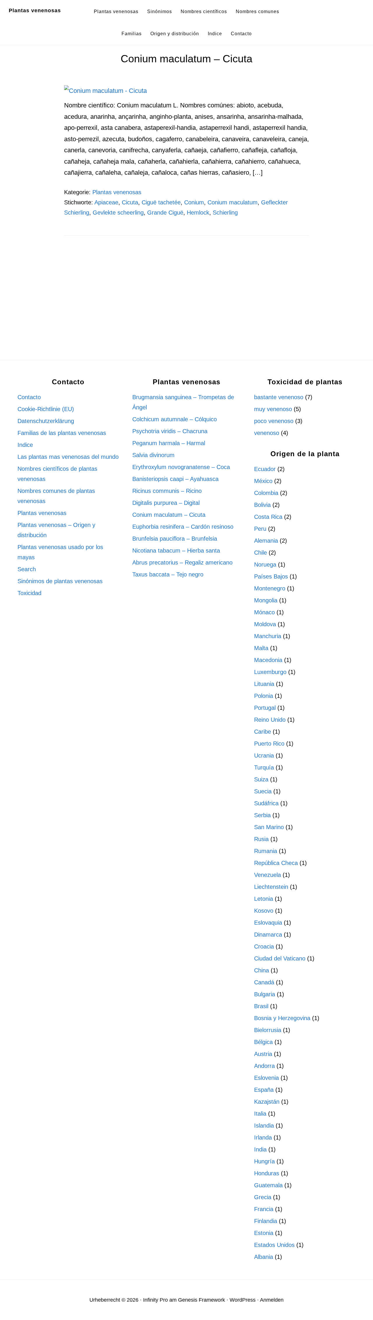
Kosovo (263, 910)
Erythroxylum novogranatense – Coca (181, 467)
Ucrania (264, 755)
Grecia (262, 1197)
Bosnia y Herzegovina (282, 1018)
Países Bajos (271, 576)
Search (26, 569)
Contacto (29, 397)
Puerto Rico (269, 743)
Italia (260, 1113)
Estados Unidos (274, 1245)
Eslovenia (266, 1078)
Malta (261, 648)
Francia (263, 1209)
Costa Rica (268, 517)
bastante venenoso (278, 397)
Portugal (265, 708)
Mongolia (265, 600)
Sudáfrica (266, 803)
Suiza (261, 779)
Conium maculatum (232, 202)
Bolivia (262, 505)
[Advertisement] (186, 294)
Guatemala (268, 1185)
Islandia (264, 1125)
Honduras (266, 1173)
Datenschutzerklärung (45, 421)
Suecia (263, 791)
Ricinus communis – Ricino (167, 491)
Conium (194, 202)
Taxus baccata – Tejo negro (167, 574)
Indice (25, 445)
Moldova (265, 624)
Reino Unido (270, 719)
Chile (260, 552)
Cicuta (130, 202)
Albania (263, 1257)
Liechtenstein (271, 887)
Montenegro (269, 588)
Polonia (263, 696)
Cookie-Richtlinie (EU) (45, 409)
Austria (263, 1054)
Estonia (263, 1233)
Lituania (264, 684)
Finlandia (265, 1221)
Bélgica (263, 1042)
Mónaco (264, 612)
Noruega (265, 564)
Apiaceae (106, 202)
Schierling (225, 212)
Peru (260, 528)
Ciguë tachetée (161, 202)
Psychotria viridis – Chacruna (169, 431)
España (264, 1090)
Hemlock (198, 212)
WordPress (243, 1300)
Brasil (261, 1006)
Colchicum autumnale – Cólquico (174, 419)
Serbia (262, 815)
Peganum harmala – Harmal (168, 443)
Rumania (265, 851)
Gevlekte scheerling (118, 212)
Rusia (261, 839)
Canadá (264, 982)
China (261, 970)
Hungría (264, 1161)
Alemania (266, 540)
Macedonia (268, 660)
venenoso (266, 433)
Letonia (263, 899)
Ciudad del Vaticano (279, 958)
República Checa (276, 863)
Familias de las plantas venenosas (61, 433)
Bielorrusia (267, 1030)
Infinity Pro (155, 1300)
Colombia (266, 493)
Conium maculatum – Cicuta (186, 59)
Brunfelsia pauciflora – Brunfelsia (174, 538)
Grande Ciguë (165, 212)
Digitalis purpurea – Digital (166, 503)
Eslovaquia (268, 922)
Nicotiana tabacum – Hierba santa (176, 550)
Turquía (264, 767)
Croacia (264, 946)
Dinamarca (268, 934)
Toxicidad (29, 593)
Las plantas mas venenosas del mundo (68, 457)
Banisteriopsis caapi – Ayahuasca (175, 479)
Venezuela (267, 875)
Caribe (262, 731)
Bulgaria (264, 994)
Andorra (264, 1066)
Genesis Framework (201, 1300)
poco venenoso (273, 421)
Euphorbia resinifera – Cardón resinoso (182, 526)
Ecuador (265, 469)
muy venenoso (273, 409)
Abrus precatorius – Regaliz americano (182, 562)
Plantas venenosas (35, 10)
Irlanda (263, 1137)
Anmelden (272, 1300)
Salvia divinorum (153, 455)
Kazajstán (266, 1101)
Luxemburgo (270, 672)
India (260, 1149)
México (263, 481)
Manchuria (267, 636)
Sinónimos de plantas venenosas (60, 581)
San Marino (269, 827)
